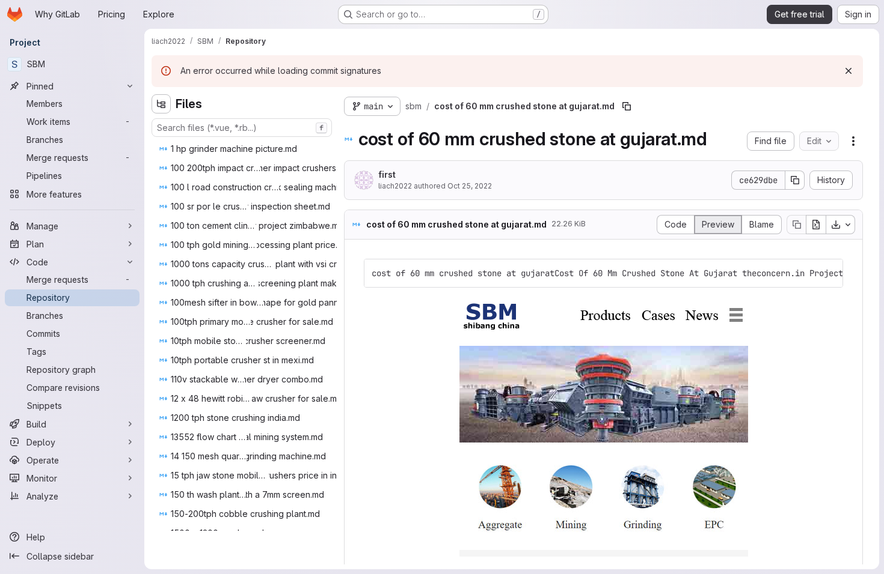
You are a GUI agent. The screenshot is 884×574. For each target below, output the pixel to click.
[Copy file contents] (796, 224)
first (387, 174)
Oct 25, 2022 (469, 185)
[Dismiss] (848, 71)
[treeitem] (243, 149)
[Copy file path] (626, 106)
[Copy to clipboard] (828, 273)
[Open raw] (816, 224)
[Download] (840, 224)
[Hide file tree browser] (161, 103)
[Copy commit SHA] (795, 180)
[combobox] (242, 127)
